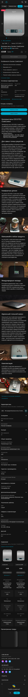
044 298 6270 (5, 665)
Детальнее (6, 575)
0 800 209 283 (5, 654)
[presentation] (2, 24)
